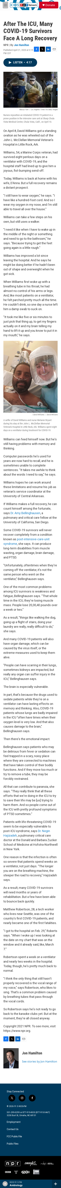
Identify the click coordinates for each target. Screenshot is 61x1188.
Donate (50, 5)
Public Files (12, 1144)
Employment (14, 1122)
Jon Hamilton (21, 45)
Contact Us (12, 1129)
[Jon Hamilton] (11, 1058)
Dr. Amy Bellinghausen (25, 513)
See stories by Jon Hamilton (39, 1061)
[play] (5, 1183)
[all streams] (56, 1184)
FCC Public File (14, 1136)
